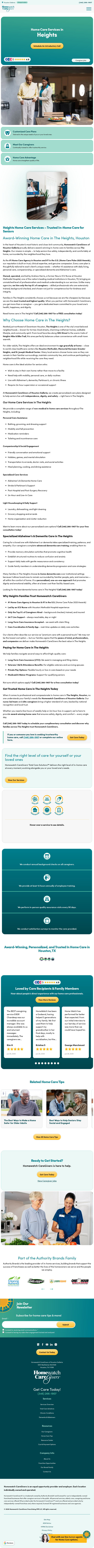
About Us (47, 1459)
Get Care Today (77, 737)
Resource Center (47, 1440)
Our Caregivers (47, 1431)
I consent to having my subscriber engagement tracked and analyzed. (29, 1332)
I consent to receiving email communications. (21, 1330)
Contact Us (47, 1471)
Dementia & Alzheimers (47, 1417)
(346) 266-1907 (85, 2)
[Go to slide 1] (36, 1063)
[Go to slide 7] (55, 1063)
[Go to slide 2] (39, 1063)
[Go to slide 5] (49, 1063)
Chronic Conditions (47, 1413)
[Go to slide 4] (45, 1063)
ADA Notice (47, 1523)
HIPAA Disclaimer (47, 1527)
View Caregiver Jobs (47, 1180)
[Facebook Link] (42, 1344)
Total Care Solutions (47, 1409)
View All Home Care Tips (47, 1137)
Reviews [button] (10, 1543)
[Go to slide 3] (42, 1063)
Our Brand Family (47, 1467)
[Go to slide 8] (58, 1063)
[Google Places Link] (38, 1344)
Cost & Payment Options (47, 1444)
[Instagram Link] (56, 1344)
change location (22, 2)
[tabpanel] (14, 1281)
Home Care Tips (47, 1436)
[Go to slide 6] (52, 1063)
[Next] (51, 1289)
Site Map (47, 1519)
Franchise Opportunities (47, 1463)
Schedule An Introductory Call (47, 46)
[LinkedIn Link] (51, 1344)
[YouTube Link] (47, 1344)
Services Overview (47, 1404)
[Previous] (42, 1289)
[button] (66, 1544)
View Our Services (16, 780)
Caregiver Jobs (81, 60)
